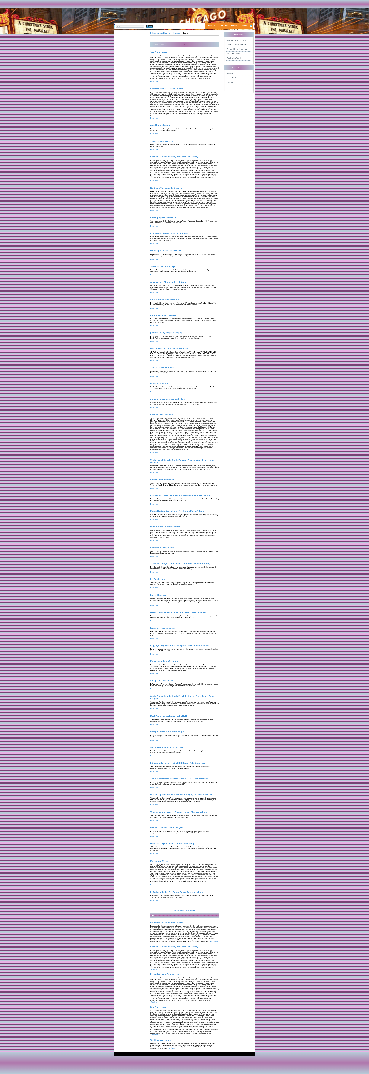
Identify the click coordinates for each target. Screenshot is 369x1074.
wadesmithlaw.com (159, 383)
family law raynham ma (161, 680)
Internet (229, 87)
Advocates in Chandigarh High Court (168, 282)
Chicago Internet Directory (160, 33)
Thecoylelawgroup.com (161, 141)
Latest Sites (223, 26)
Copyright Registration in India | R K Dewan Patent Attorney (179, 645)
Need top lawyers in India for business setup (172, 843)
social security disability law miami (167, 747)
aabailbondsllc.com (160, 125)
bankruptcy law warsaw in (163, 217)
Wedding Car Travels (234, 58)
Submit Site (211, 26)
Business (176, 33)
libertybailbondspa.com (162, 548)
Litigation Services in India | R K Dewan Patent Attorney (177, 763)
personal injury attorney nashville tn (168, 399)
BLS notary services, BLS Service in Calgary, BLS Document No (181, 794)
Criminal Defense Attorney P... (237, 44)
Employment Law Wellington (164, 661)
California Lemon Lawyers (163, 315)
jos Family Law (157, 579)
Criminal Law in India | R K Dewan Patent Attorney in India (178, 812)
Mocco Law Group (159, 861)
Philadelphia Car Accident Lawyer (166, 251)
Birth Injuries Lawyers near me (165, 527)
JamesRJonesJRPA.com (162, 368)
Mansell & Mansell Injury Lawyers (166, 827)
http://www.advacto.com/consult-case (169, 233)
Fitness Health (232, 78)
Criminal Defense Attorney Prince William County (174, 156)
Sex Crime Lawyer (159, 52)
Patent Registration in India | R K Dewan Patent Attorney (178, 511)
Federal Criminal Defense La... (237, 49)
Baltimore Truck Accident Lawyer (166, 188)
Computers (231, 82)
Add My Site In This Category (184, 910)
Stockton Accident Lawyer (163, 266)
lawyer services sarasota (162, 628)
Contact (244, 26)
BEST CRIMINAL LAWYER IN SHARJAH (169, 348)
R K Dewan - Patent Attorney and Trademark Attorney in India (180, 495)
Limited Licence (158, 595)
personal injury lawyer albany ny (166, 333)
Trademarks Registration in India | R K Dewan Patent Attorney (180, 563)
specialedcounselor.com (162, 479)
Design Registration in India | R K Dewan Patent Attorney (178, 612)
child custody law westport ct (164, 299)
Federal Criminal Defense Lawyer (166, 89)
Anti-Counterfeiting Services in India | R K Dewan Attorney (179, 779)
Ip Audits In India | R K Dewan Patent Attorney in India (176, 892)
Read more (154, 81)
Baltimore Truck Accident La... (237, 40)
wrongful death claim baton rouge (167, 731)
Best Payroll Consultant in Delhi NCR (168, 716)
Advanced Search (160, 26)
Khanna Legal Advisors (161, 415)
